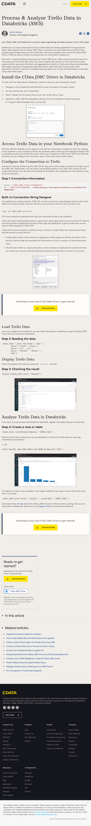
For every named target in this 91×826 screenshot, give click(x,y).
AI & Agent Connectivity (56, 737)
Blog (4, 780)
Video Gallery (8, 795)
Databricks (29, 776)
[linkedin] (4, 707)
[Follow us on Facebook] (80, 33)
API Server (7, 745)
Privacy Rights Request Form (46, 814)
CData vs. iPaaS (53, 745)
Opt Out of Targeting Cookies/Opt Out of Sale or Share (67, 819)
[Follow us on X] (84, 33)
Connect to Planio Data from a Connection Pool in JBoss (30, 646)
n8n (26, 788)
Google (27, 780)
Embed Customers (54, 741)
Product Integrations (55, 734)
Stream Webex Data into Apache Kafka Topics (26, 662)
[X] (8, 707)
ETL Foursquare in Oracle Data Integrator (24, 670)
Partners (72, 748)
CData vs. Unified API (55, 748)
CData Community (10, 773)
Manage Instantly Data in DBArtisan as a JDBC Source (29, 666)
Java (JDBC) (7, 734)
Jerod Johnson (15, 32)
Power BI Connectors (11, 756)
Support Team (45, 506)
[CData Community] (17, 707)
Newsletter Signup (10, 788)
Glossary (6, 791)
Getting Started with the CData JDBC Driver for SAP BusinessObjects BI (37, 654)
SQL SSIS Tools (30, 737)
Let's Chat (77, 4)
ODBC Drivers (8, 730)
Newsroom (73, 737)
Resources (7, 784)
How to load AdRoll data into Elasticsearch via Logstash (30, 638)
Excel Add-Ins (8, 752)
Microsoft (28, 784)
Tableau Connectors (10, 760)
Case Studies (8, 776)
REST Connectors (9, 748)
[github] (13, 707)
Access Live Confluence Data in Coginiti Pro (25, 650)
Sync (27, 730)
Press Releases (74, 734)
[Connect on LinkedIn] (88, 33)
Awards (71, 741)
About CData (74, 730)
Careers (72, 752)
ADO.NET (6, 737)
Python (5, 741)
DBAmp (28, 741)
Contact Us (73, 756)
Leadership (73, 745)
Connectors (51, 730)
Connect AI (29, 734)
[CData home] (10, 4)
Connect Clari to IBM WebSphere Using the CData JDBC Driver (33, 658)
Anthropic (28, 773)
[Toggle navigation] (24, 4)
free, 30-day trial (19, 504)
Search (65, 4)
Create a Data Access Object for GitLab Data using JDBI (30, 642)
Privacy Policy (41, 812)
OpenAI (27, 791)
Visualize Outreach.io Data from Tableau (23, 634)
